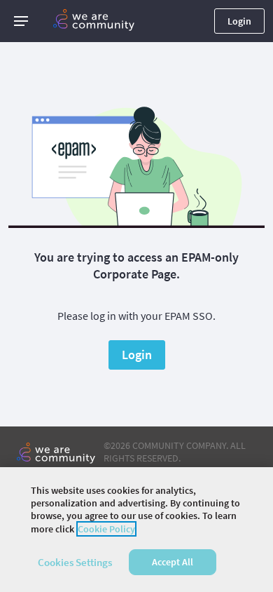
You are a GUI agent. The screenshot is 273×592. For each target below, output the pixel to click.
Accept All (172, 562)
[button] (21, 21)
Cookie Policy (106, 529)
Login (239, 21)
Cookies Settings (75, 562)
